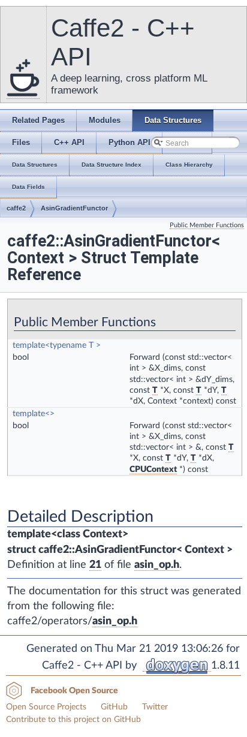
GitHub (114, 707)
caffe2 (16, 208)
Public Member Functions (207, 225)
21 (95, 564)
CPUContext (153, 469)
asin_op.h (156, 564)
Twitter (155, 707)
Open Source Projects (46, 707)
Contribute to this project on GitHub (73, 719)
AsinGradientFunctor (74, 208)
